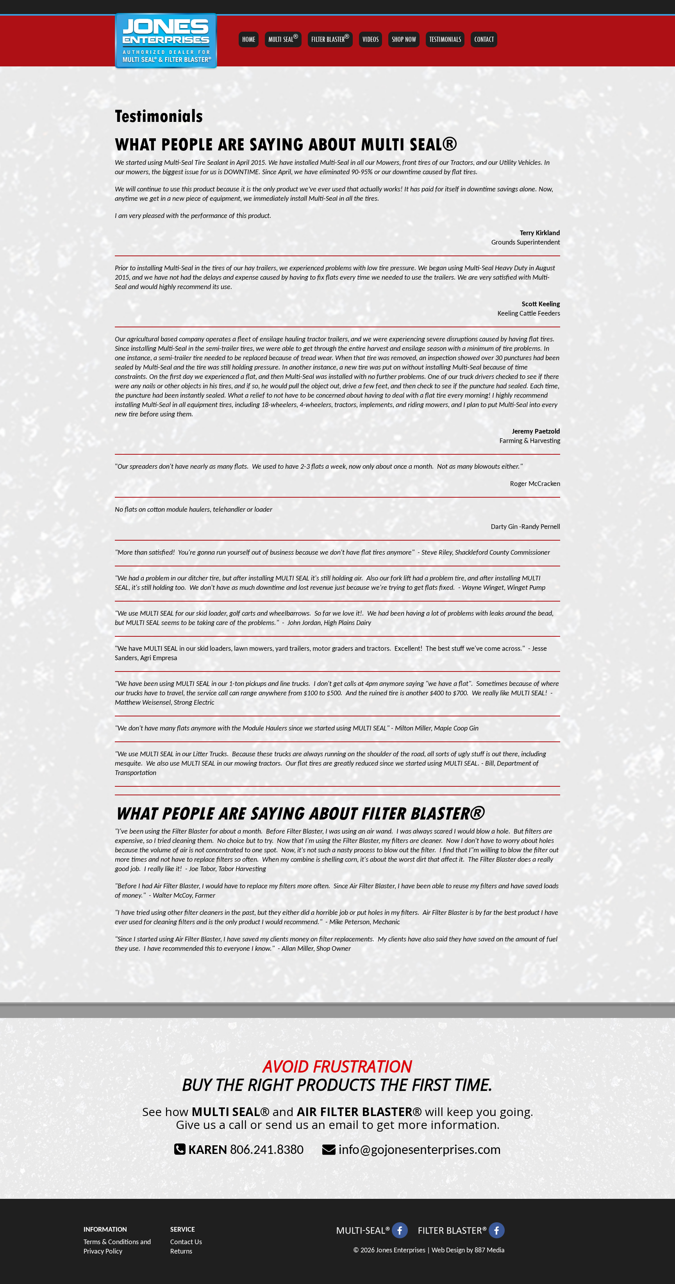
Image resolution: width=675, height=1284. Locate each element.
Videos (370, 39)
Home (248, 39)
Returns (181, 1251)
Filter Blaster (330, 39)
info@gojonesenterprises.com (420, 1150)
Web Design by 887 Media (468, 1250)
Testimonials (445, 39)
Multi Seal (283, 39)
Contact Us (186, 1242)
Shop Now (404, 39)
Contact (484, 39)
